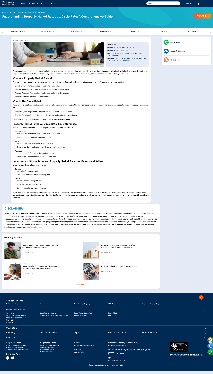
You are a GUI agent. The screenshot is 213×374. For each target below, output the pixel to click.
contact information (35, 227)
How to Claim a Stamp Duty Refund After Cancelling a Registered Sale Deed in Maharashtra (118, 246)
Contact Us (48, 3)
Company (36, 3)
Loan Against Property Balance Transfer (54, 315)
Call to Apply (175, 42)
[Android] (7, 357)
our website (83, 213)
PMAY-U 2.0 (10, 320)
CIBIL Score (112, 304)
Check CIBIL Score (177, 51)
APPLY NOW (202, 16)
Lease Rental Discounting (83, 313)
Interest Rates (113, 313)
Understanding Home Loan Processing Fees (119, 266)
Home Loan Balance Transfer (16, 315)
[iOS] (12, 357)
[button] (198, 3)
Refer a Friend (175, 60)
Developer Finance (80, 315)
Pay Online (10, 322)
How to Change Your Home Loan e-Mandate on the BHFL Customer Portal (40, 246)
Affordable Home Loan (14, 318)
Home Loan (44, 304)
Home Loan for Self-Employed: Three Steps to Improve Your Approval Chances (40, 267)
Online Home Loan (12, 304)
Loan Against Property (82, 304)
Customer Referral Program (152, 304)
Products (25, 3)
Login (187, 3)
